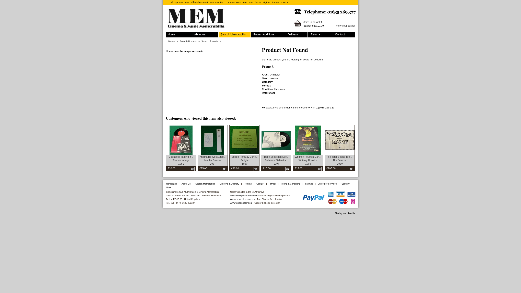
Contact (336, 33)
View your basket (345, 25)
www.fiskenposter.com (241, 203)
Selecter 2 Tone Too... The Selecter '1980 (340, 160)
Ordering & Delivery (295, 33)
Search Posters (188, 41)
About (195, 33)
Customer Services (327, 184)
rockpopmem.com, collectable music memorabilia (196, 2)
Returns (312, 33)
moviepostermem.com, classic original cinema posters (258, 2)
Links (168, 187)
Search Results (209, 41)
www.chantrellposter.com (242, 199)
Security (345, 184)
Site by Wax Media (345, 213)
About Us (186, 184)
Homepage (171, 184)
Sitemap (309, 184)
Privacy (272, 184)
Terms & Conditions (290, 184)
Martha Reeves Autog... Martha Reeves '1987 (212, 160)
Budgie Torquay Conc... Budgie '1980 (244, 160)
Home (169, 33)
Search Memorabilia (230, 33)
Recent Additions (260, 33)
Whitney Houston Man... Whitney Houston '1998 (308, 160)
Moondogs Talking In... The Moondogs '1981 (181, 160)
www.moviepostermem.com (243, 195)
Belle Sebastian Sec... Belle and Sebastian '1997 (276, 160)
